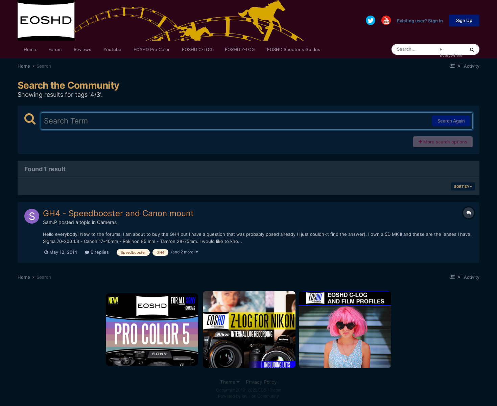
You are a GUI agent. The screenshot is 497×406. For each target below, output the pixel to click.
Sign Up (464, 20)
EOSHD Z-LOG (240, 49)
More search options (444, 141)
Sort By (462, 186)
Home (30, 49)
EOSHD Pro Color (152, 49)
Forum (55, 49)
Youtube (112, 49)
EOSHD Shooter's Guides (293, 49)
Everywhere (451, 55)
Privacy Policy (261, 382)
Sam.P (50, 222)
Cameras (107, 222)
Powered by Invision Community (248, 396)
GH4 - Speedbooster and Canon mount (118, 213)
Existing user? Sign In (420, 20)
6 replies (99, 252)
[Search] (472, 49)
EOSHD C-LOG (197, 49)
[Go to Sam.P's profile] (31, 216)
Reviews (82, 49)
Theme (228, 382)
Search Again (451, 120)
